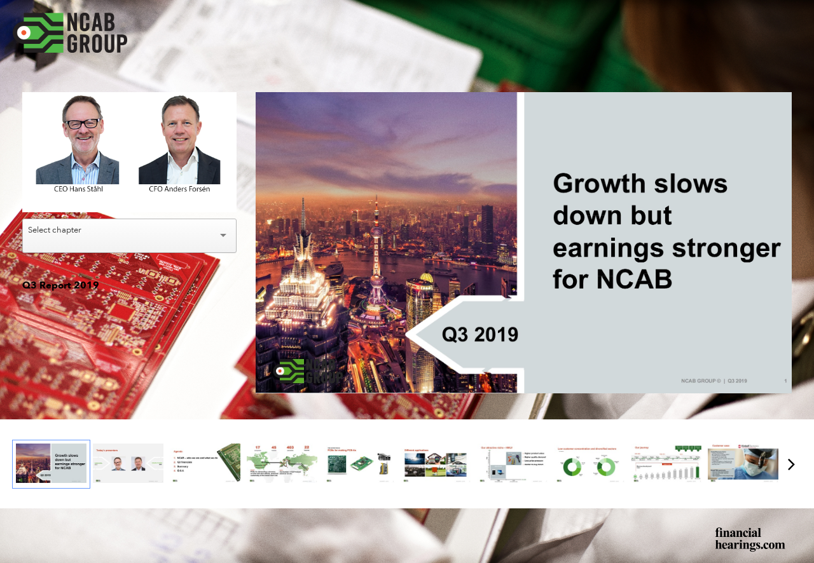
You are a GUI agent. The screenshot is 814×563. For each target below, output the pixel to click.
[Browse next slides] (791, 463)
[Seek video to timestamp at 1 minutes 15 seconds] (436, 464)
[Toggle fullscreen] (782, 101)
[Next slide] (781, 237)
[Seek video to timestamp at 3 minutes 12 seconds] (666, 464)
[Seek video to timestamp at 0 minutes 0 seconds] (51, 464)
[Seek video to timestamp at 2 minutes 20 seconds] (512, 464)
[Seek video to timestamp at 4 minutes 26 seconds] (743, 464)
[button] (131, 154)
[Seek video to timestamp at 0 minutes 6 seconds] (128, 464)
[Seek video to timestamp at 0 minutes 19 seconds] (282, 464)
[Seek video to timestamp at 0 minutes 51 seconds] (359, 464)
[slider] (129, 174)
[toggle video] (179, 193)
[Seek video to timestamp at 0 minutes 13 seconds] (205, 464)
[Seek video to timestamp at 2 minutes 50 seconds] (589, 464)
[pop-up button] (198, 193)
